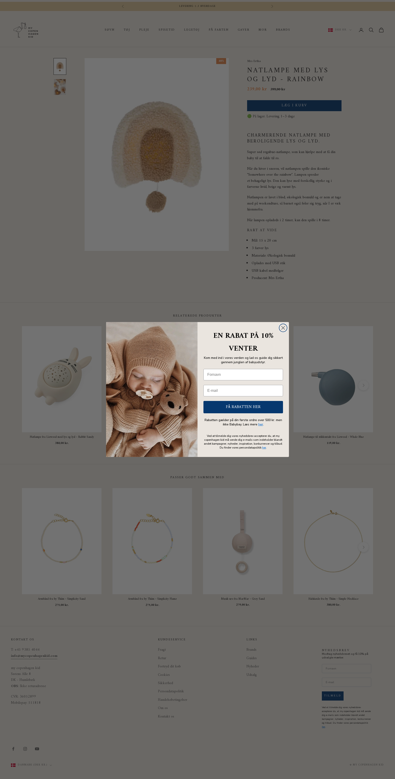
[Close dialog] (283, 328)
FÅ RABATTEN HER (243, 407)
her (260, 424)
